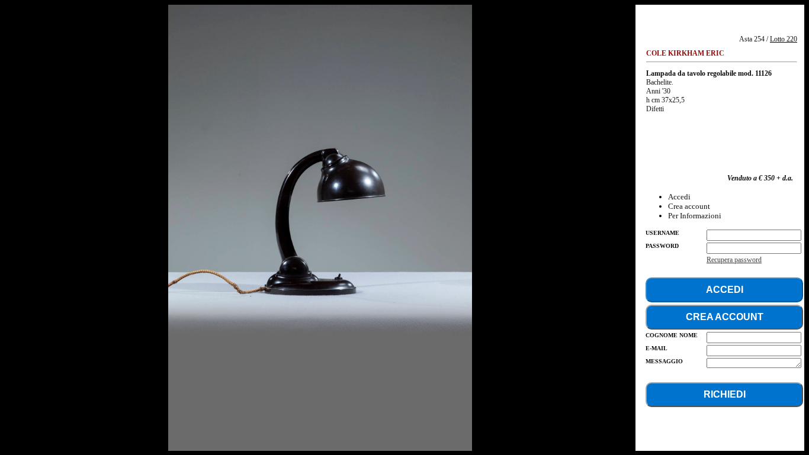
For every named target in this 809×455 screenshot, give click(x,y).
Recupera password (734, 260)
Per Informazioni (694, 215)
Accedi (679, 196)
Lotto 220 (783, 39)
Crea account (689, 206)
